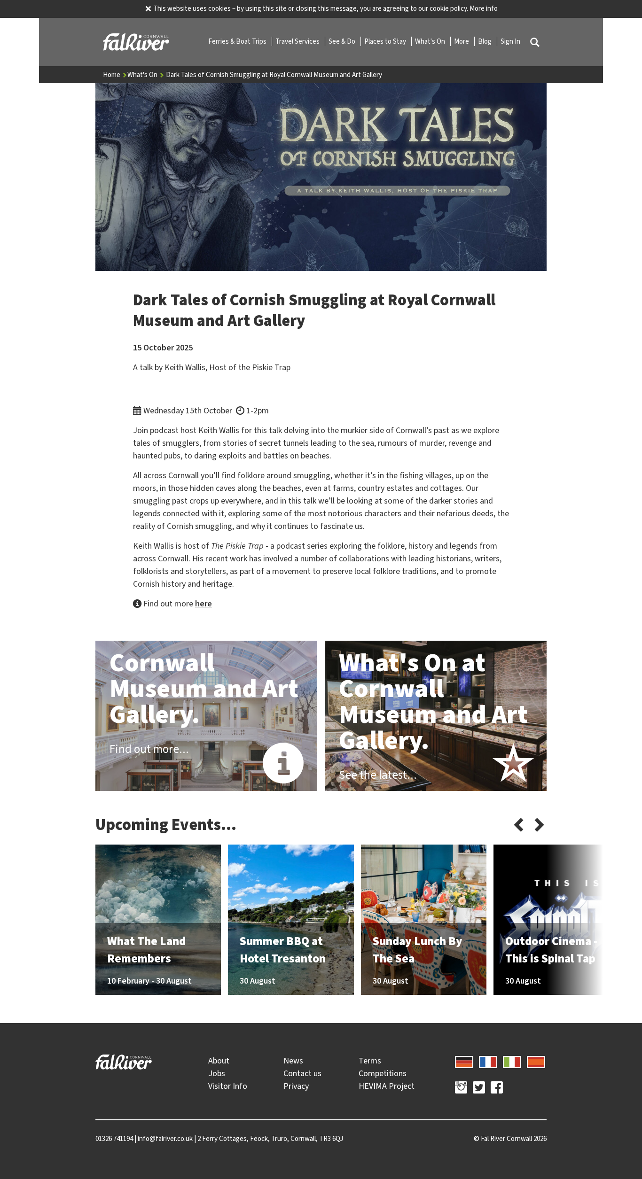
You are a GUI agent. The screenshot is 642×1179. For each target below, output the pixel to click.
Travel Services (298, 41)
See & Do (343, 41)
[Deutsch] (464, 1061)
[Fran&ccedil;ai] (488, 1061)
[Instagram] (461, 1089)
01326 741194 (114, 1138)
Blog (485, 41)
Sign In (510, 41)
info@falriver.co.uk (165, 1138)
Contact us (302, 1073)
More (462, 41)
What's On (430, 41)
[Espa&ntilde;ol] (536, 1061)
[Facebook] (497, 1089)
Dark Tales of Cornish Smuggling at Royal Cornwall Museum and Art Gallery (274, 74)
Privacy (296, 1086)
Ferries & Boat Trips (238, 41)
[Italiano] (512, 1061)
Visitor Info (227, 1086)
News (293, 1060)
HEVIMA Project (387, 1086)
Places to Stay (385, 41)
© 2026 (510, 1138)
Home (112, 74)
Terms (370, 1060)
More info (484, 8)
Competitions (383, 1073)
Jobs (216, 1073)
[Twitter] (479, 1089)
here (203, 603)
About (218, 1060)
